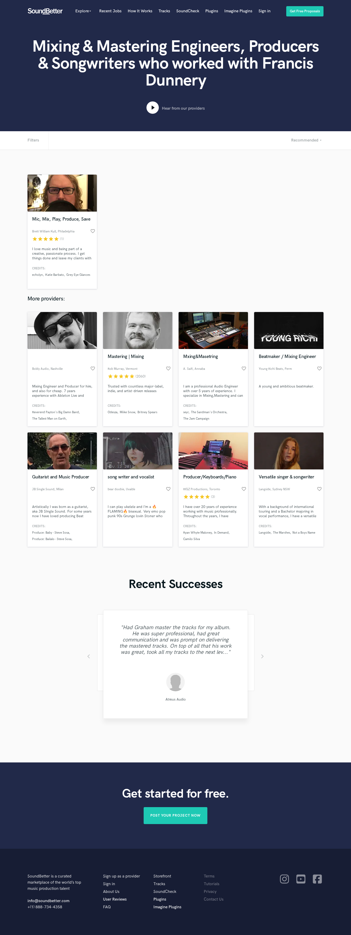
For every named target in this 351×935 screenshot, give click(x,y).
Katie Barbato (54, 275)
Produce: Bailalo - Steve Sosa (51, 539)
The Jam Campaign (196, 419)
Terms (209, 876)
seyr (186, 412)
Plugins (211, 11)
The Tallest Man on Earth (49, 419)
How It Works (140, 11)
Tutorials (211, 884)
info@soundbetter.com (48, 901)
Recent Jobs (110, 11)
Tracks (164, 11)
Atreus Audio (175, 699)
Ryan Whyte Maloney (197, 533)
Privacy (210, 891)
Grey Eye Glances (78, 275)
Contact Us (214, 899)
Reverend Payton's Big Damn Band (55, 412)
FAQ (107, 907)
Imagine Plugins (238, 11)
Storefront (162, 876)
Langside (265, 533)
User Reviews (115, 899)
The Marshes (281, 533)
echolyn (37, 275)
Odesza (112, 412)
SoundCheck (187, 11)
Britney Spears (147, 412)
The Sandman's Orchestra (208, 412)
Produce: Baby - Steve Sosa (50, 533)
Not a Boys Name (303, 533)
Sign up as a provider (121, 876)
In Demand (221, 533)
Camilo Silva (191, 539)
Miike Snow (127, 412)
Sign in (264, 11)
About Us (111, 891)
